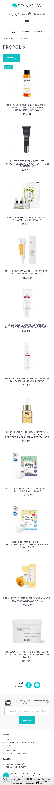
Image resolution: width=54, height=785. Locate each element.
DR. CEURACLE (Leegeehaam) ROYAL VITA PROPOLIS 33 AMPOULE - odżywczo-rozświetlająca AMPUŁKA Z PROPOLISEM (27, 434)
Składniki (24, 31)
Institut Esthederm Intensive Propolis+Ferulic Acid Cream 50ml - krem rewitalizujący (27, 164)
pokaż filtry (11, 58)
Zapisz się (27, 720)
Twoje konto (39, 14)
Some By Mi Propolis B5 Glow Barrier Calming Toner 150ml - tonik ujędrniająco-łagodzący (27, 107)
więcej (42, 783)
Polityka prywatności (16, 753)
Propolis (37, 31)
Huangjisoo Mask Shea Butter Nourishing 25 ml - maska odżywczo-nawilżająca (27, 544)
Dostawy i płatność (15, 764)
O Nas (9, 748)
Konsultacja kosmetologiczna (21, 742)
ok (38, 783)
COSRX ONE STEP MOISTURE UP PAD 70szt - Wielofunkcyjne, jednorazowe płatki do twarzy (27, 654)
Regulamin (11, 750)
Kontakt (10, 745)
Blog (8, 740)
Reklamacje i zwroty (16, 767)
